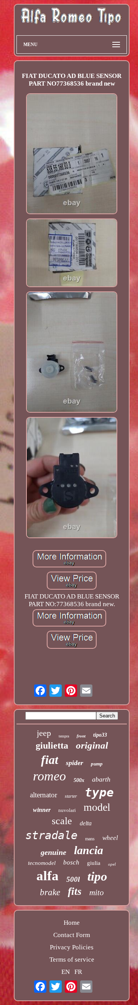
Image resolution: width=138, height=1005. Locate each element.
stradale (51, 835)
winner (42, 810)
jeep (44, 733)
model (97, 807)
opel (112, 864)
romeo (49, 776)
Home (72, 922)
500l (73, 879)
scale (62, 820)
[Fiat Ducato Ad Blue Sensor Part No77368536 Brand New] (72, 155)
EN (65, 971)
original (92, 745)
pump (97, 764)
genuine (53, 852)
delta (86, 823)
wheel (110, 837)
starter (71, 796)
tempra (64, 736)
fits (75, 891)
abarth (101, 779)
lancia (88, 850)
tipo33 (100, 735)
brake (50, 892)
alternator (43, 795)
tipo (97, 876)
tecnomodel (42, 863)
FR (78, 971)
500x (79, 780)
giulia (93, 863)
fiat (49, 760)
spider (74, 763)
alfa (47, 875)
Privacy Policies (72, 947)
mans (90, 838)
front (81, 736)
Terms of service (71, 959)
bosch (71, 862)
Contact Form (71, 935)
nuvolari (67, 810)
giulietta (52, 745)
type (99, 792)
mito (96, 892)
